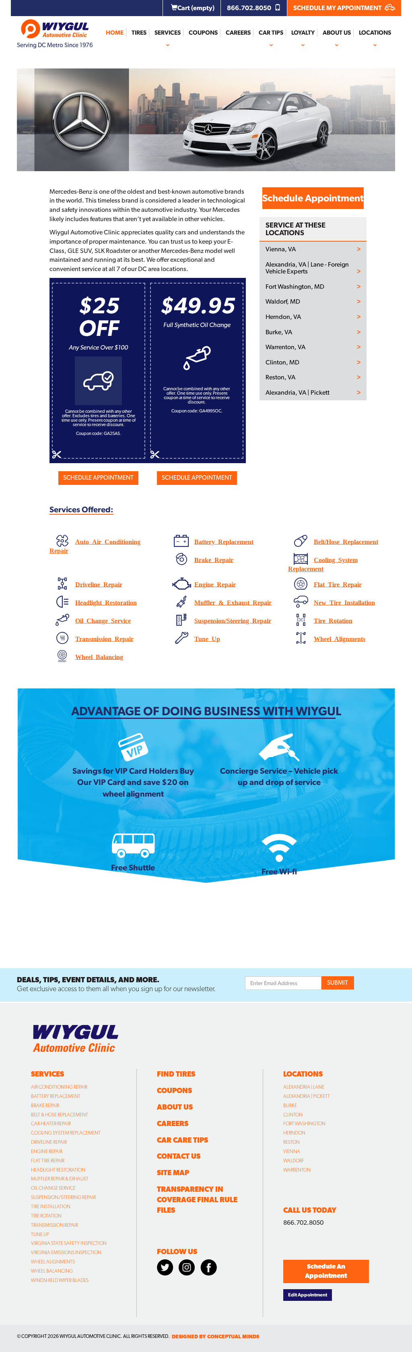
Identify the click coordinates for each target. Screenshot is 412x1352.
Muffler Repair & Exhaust (60, 1179)
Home (115, 32)
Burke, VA (279, 332)
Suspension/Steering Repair (232, 620)
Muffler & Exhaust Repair (233, 601)
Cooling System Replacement (66, 1133)
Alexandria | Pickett (306, 1096)
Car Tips (271, 32)
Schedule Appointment (98, 477)
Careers (238, 32)
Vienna (291, 1151)
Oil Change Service (103, 620)
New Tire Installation (344, 601)
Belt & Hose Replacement (59, 1115)
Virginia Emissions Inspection (66, 1252)
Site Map (173, 1172)
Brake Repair (213, 559)
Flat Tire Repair (338, 583)
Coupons (203, 32)
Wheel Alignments (339, 638)
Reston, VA (280, 377)
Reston (291, 1142)
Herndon (294, 1133)
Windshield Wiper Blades (60, 1280)
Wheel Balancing (99, 656)
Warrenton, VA (285, 347)
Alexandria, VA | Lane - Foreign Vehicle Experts (307, 268)
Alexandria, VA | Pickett (298, 392)
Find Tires (176, 1074)
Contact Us (178, 1156)
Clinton (293, 1115)
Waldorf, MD (283, 301)
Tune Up (207, 638)
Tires (139, 32)
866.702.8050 (249, 8)
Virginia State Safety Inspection (69, 1243)
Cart (195, 8)
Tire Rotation (333, 620)
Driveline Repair (98, 583)
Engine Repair (215, 583)
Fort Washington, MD (295, 286)
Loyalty (303, 32)
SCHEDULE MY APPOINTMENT (338, 8)
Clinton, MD (282, 362)
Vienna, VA (281, 249)
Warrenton (297, 1170)
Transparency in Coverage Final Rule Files (197, 1199)
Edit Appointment (307, 1295)
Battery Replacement (223, 541)
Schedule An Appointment (326, 1271)
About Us (337, 32)
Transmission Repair (104, 638)
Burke (290, 1105)
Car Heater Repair (51, 1123)
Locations (375, 32)
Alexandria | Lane (303, 1087)
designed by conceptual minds (215, 1336)
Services (167, 32)
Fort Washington (304, 1123)
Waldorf (293, 1161)
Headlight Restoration (106, 601)
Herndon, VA (283, 317)
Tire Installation (50, 1206)
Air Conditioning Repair (59, 1087)
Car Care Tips (182, 1140)
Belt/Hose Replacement (346, 541)
